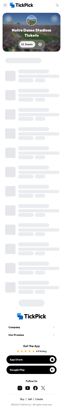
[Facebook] (35, 388)
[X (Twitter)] (43, 388)
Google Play (17, 369)
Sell (30, 399)
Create (39, 399)
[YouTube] (27, 388)
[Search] (56, 5)
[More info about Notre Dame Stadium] (8, 18)
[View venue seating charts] (40, 44)
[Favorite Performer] (54, 18)
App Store (16, 359)
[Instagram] (19, 388)
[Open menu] (5, 5)
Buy (22, 399)
